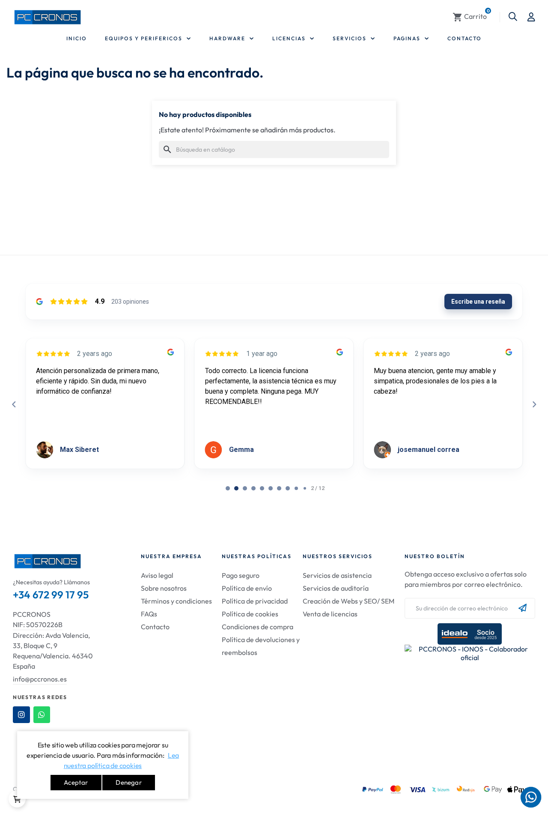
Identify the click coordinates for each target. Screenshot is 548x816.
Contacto (155, 626)
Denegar (128, 782)
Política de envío (247, 588)
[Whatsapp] (42, 714)
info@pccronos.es (40, 679)
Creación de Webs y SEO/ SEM (348, 601)
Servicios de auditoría (336, 588)
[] (17, 798)
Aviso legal (157, 575)
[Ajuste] (531, 17)
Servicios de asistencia (337, 575)
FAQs (149, 614)
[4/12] (262, 488)
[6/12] (279, 488)
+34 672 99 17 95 (51, 594)
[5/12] (270, 488)
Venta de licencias (330, 614)
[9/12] (305, 488)
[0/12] (227, 488)
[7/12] (287, 488)
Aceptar (76, 782)
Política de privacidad (255, 601)
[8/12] (296, 488)
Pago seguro (240, 575)
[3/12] (253, 488)
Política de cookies (250, 614)
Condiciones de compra (257, 626)
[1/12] (236, 488)
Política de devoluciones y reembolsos (261, 646)
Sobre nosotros (164, 588)
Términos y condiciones (176, 601)
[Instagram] (21, 714)
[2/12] (245, 488)
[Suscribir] (522, 608)
